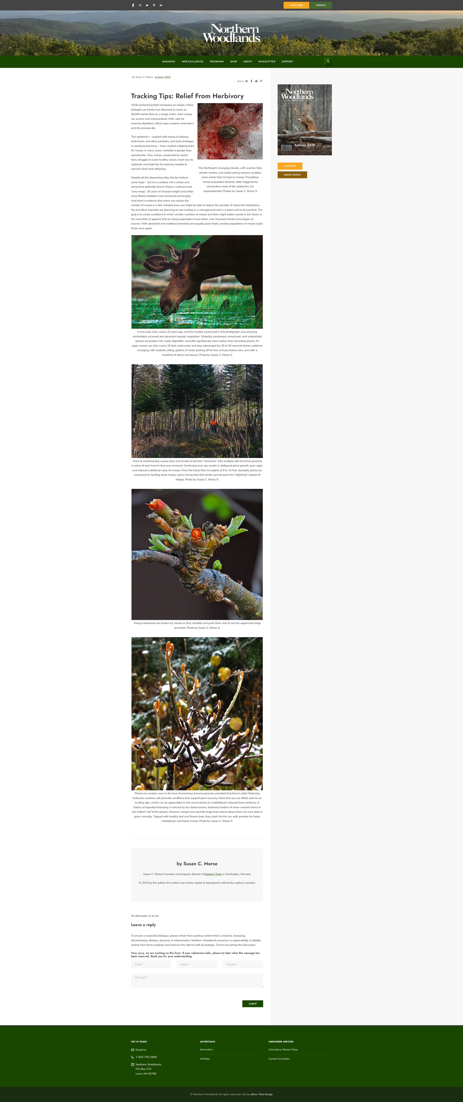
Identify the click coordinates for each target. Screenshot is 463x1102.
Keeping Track (213, 874)
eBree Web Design (261, 1094)
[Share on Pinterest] (261, 81)
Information (206, 1049)
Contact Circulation (279, 1058)
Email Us (141, 1050)
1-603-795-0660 (146, 1057)
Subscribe (290, 166)
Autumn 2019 (162, 77)
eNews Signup (292, 174)
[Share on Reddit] (256, 81)
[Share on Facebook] (251, 81)
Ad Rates (205, 1058)
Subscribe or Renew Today (283, 1049)
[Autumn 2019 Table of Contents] (305, 119)
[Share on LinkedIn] (247, 81)
